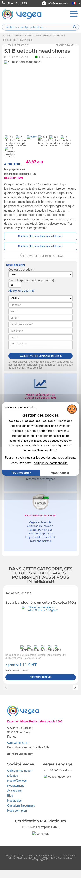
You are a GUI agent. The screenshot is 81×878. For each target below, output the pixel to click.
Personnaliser (59, 473)
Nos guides (14, 800)
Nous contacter (17, 810)
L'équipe (12, 775)
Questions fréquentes (21, 805)
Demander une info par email (45, 256)
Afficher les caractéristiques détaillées (41, 236)
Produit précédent (18, 45)
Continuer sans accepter (19, 407)
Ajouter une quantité (21, 290)
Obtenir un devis (40, 677)
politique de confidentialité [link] (51, 463)
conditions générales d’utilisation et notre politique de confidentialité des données (40, 366)
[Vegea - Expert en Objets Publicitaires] (22, 19)
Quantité (14, 280)
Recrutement (15, 785)
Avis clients (14, 790)
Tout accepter (21, 472)
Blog (10, 795)
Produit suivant (64, 45)
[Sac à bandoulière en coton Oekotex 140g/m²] (40, 624)
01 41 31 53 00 (19, 743)
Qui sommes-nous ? (20, 770)
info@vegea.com (58, 3)
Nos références (17, 780)
